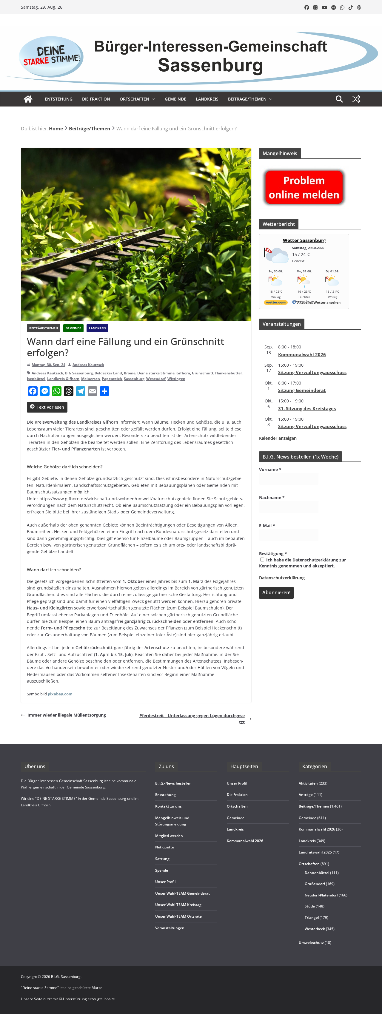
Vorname (270, 469)
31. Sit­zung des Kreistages (307, 408)
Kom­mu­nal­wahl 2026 (302, 354)
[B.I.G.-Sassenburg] (191, 29)
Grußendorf (315, 883)
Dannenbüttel (317, 872)
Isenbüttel (36, 378)
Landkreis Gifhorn (63, 378)
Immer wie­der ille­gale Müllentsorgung (66, 715)
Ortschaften (309, 863)
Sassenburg (134, 378)
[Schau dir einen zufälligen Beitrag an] (356, 99)
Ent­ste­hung (59, 99)
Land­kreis (207, 99)
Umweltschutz (311, 942)
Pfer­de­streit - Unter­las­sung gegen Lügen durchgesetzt (192, 719)
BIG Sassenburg (79, 373)
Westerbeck (315, 928)
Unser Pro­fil (165, 881)
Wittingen (176, 378)
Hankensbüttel (228, 373)
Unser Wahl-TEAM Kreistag (178, 904)
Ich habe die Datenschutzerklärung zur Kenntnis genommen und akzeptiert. (302, 563)
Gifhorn (183, 373)
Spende (161, 870)
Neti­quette (164, 847)
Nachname (272, 497)
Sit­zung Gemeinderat (302, 390)
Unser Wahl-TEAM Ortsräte (178, 916)
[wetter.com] (276, 303)
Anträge (306, 794)
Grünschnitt (202, 373)
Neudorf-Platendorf (321, 895)
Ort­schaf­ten (134, 99)
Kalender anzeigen (278, 438)
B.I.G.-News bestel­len (173, 783)
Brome (129, 373)
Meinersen (90, 378)
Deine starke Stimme (156, 373)
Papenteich (112, 378)
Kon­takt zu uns (168, 806)
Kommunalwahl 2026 (317, 829)
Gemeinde (175, 99)
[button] (152, 99)
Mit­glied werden (169, 835)
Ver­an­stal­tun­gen (169, 927)
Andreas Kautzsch (88, 364)
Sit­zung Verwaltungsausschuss (312, 372)
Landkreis (97, 328)
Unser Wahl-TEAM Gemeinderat (182, 893)
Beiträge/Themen (247, 99)
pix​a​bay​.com (60, 694)
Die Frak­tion (96, 99)
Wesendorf (156, 378)
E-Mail (267, 525)
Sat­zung (162, 858)
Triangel (312, 917)
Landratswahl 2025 (315, 852)
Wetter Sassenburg (304, 240)
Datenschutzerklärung (282, 578)
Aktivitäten (308, 783)
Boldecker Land (108, 373)
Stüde (310, 906)
